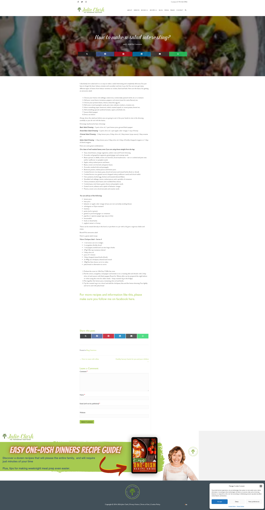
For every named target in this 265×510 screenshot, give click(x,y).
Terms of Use (144, 504)
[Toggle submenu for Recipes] (156, 10)
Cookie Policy (232, 506)
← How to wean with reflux (89, 359)
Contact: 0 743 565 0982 (179, 2)
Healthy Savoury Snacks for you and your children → (132, 360)
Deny (236, 501)
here (131, 299)
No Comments (137, 44)
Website (82, 412)
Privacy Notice (240, 506)
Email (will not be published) (90, 404)
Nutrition (93, 350)
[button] (261, 486)
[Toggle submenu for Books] (147, 10)
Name (82, 395)
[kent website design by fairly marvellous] (186, 504)
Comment (84, 371)
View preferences (253, 501)
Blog (87, 350)
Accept (219, 501)
